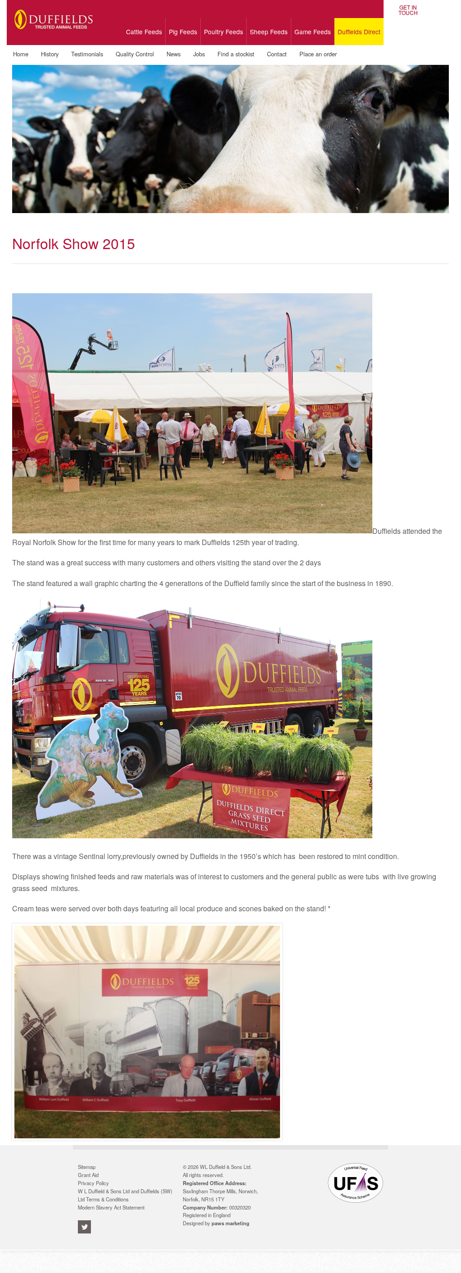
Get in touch (408, 10)
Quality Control (135, 54)
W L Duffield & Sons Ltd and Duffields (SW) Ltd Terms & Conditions (125, 1195)
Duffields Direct (359, 31)
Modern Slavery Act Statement (111, 1207)
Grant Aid (88, 1174)
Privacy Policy (93, 1183)
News (174, 54)
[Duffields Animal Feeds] (54, 35)
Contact (277, 54)
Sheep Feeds (269, 31)
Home (20, 54)
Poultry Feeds (223, 31)
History (50, 54)
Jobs (199, 54)
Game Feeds (312, 31)
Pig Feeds (183, 31)
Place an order (318, 54)
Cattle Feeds (144, 31)
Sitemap (86, 1166)
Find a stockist (235, 54)
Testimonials (87, 54)
